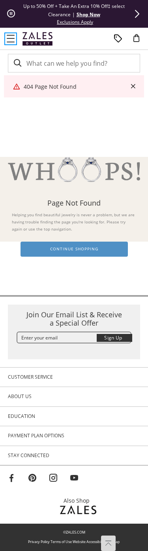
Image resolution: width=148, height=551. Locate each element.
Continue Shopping (74, 249)
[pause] (11, 14)
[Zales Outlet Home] (37, 39)
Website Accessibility (89, 541)
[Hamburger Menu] (10, 39)
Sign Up (113, 337)
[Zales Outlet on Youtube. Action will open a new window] (74, 478)
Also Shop (79, 500)
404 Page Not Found (50, 86)
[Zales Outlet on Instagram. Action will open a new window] (53, 478)
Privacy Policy (39, 541)
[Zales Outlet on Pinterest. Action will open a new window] (32, 478)
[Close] (133, 86)
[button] (137, 14)
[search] (17, 63)
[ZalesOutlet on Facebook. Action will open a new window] (11, 478)
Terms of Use (61, 541)
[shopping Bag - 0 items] (139, 41)
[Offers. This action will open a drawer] (118, 39)
